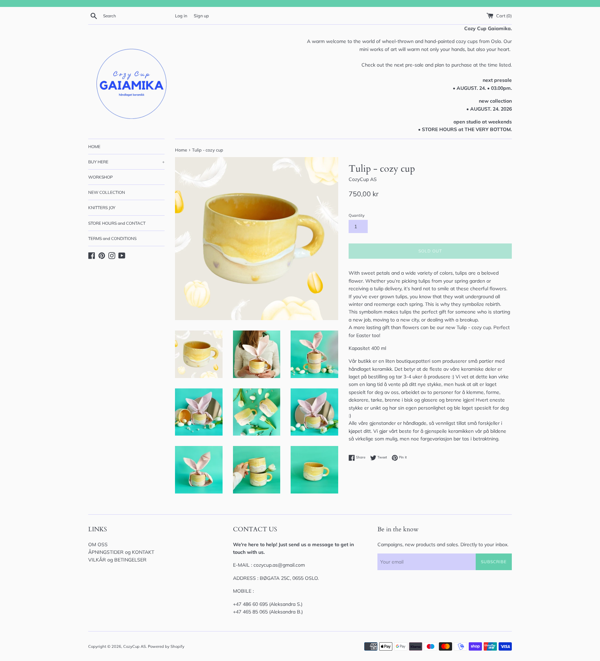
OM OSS (98, 544)
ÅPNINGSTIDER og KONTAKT (121, 552)
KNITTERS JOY (101, 207)
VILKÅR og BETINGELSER (117, 560)
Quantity (357, 215)
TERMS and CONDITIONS (112, 238)
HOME (94, 146)
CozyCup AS (134, 646)
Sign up (201, 15)
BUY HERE (126, 161)
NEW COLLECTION (106, 192)
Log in (181, 15)
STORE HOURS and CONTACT (116, 223)
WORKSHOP (100, 177)
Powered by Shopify (166, 646)
